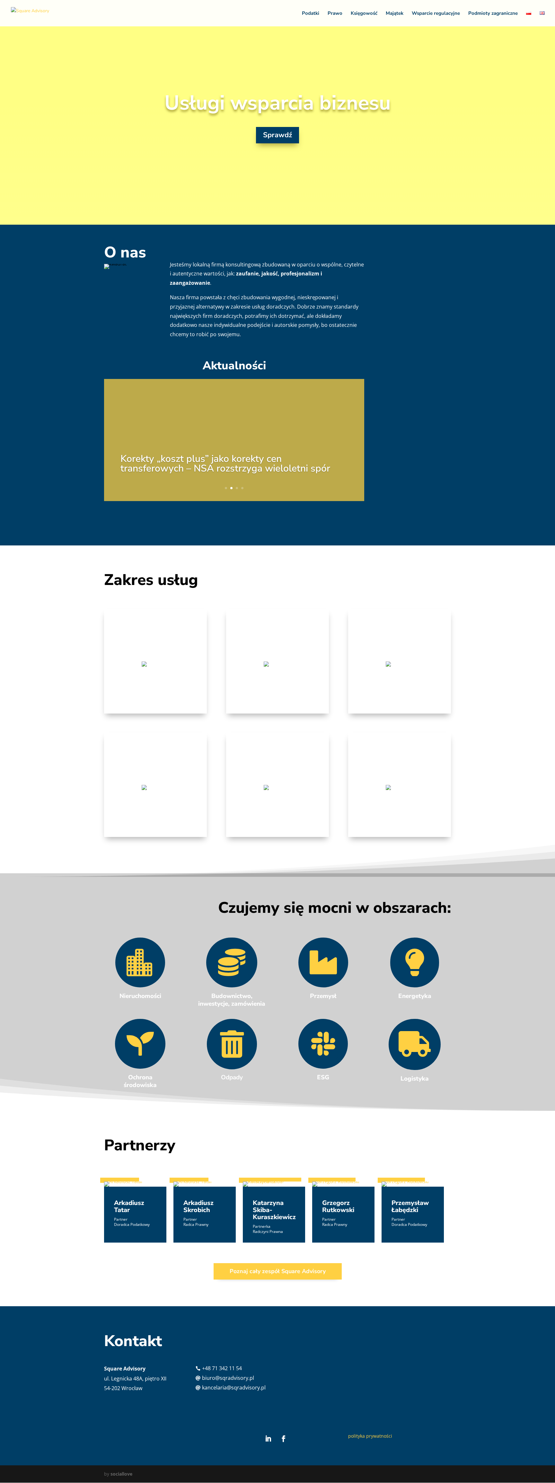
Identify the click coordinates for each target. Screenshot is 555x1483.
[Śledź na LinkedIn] (268, 1438)
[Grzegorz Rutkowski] (343, 1184)
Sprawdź (277, 135)
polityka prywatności (370, 1436)
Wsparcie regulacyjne (436, 13)
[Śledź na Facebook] (283, 1438)
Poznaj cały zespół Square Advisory (278, 1271)
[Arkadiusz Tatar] (135, 1184)
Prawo (335, 13)
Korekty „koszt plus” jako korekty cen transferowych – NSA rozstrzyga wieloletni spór (225, 463)
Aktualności (234, 365)
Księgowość (364, 13)
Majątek (394, 13)
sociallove (121, 1474)
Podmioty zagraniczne (493, 13)
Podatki (310, 13)
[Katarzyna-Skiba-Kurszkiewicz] (274, 1184)
